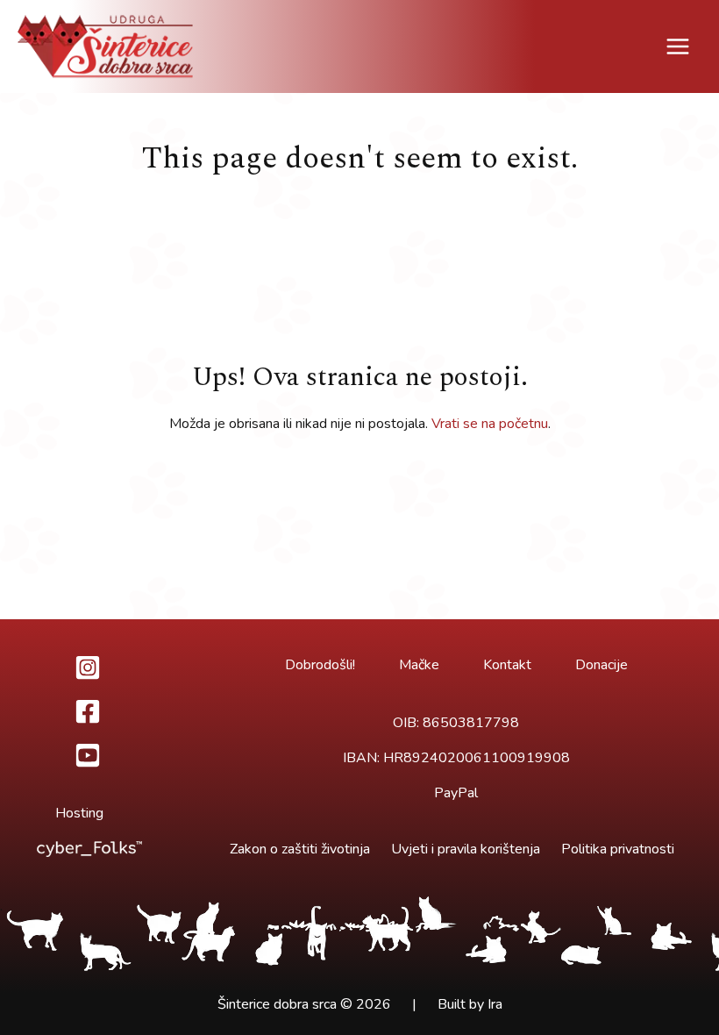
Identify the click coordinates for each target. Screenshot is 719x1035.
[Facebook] (87, 711)
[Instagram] (87, 667)
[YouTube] (87, 755)
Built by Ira (470, 1004)
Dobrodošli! (320, 665)
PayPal (456, 793)
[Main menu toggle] (677, 46)
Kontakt (507, 665)
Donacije (601, 665)
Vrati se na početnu (489, 423)
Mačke (419, 665)
